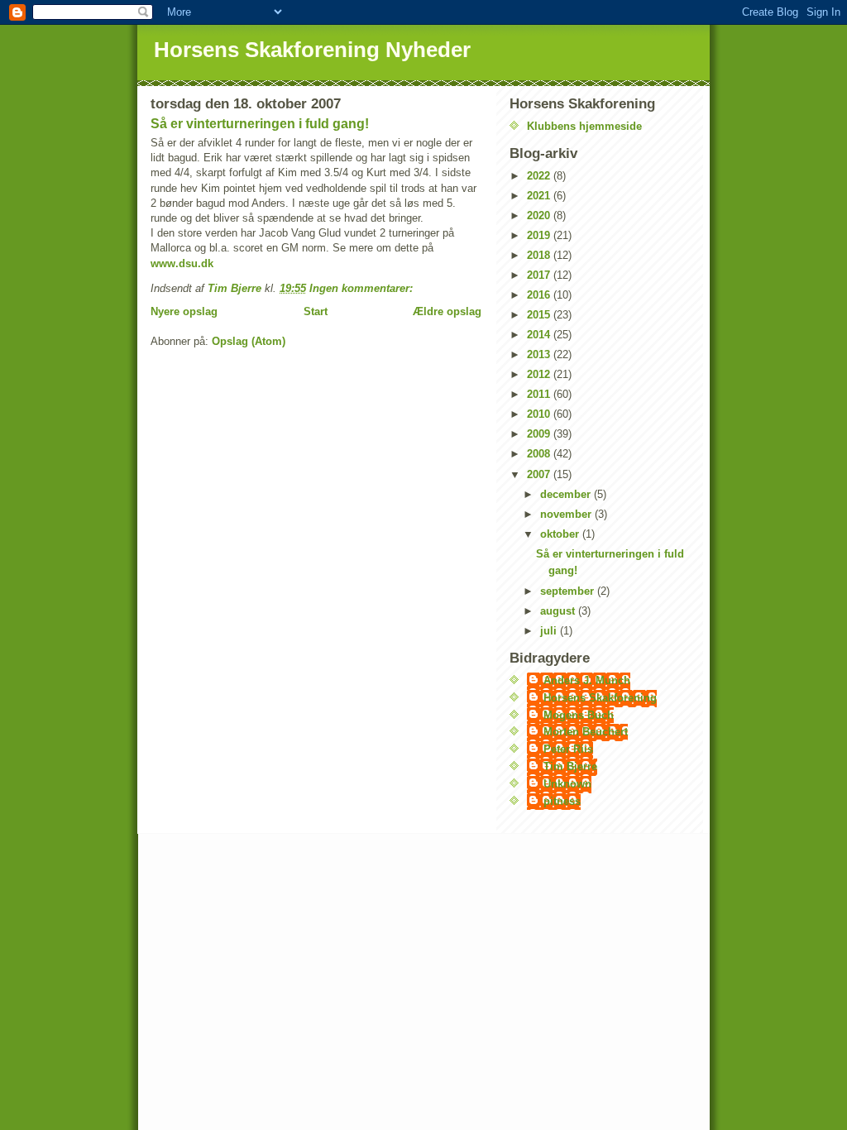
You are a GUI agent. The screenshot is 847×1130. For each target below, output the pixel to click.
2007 (540, 474)
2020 (540, 215)
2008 (540, 454)
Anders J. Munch (586, 680)
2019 (540, 235)
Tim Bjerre (570, 766)
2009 (540, 434)
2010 (540, 414)
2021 (540, 195)
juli (550, 631)
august (559, 611)
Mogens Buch (578, 715)
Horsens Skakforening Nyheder (312, 49)
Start (316, 311)
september (568, 591)
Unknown (567, 784)
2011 (540, 394)
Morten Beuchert (585, 731)
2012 (540, 374)
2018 (540, 255)
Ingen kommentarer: (362, 288)
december (567, 494)
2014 (540, 334)
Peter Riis (568, 749)
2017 (540, 275)
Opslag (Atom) (248, 341)
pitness (562, 801)
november (567, 514)
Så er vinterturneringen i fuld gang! (260, 124)
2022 (540, 176)
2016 (540, 295)
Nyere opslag (184, 311)
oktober (561, 534)
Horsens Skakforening (600, 698)
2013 (540, 354)
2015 (540, 315)
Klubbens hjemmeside (584, 126)
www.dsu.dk (182, 263)
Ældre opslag (447, 311)
